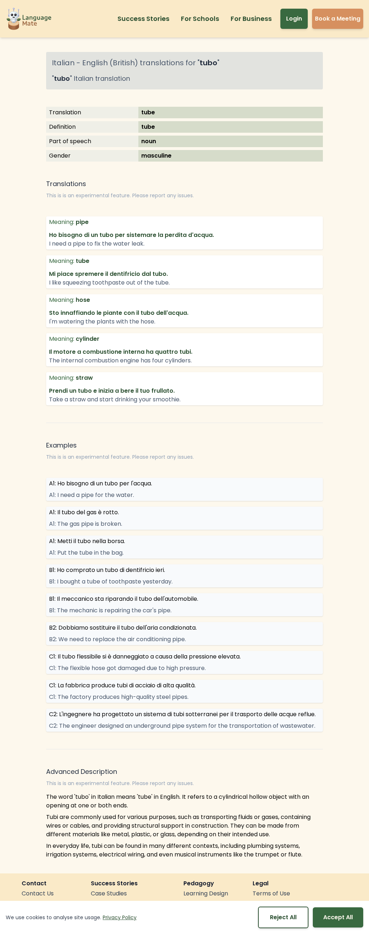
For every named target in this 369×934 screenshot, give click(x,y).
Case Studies (109, 893)
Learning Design (205, 893)
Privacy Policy (120, 917)
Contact (34, 883)
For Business (251, 18)
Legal (260, 883)
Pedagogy (198, 883)
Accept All (338, 917)
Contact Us (38, 893)
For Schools (200, 18)
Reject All (283, 917)
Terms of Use (271, 893)
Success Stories (143, 18)
